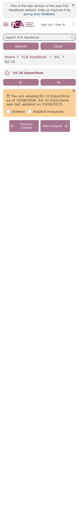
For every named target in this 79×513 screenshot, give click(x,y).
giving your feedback (39, 14)
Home (10, 57)
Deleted (18, 111)
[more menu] (73, 24)
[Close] (73, 5)
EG (56, 57)
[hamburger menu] (5, 24)
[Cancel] (74, 91)
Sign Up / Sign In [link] (53, 24)
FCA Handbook (34, 57)
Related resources (48, 111)
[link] (23, 24)
